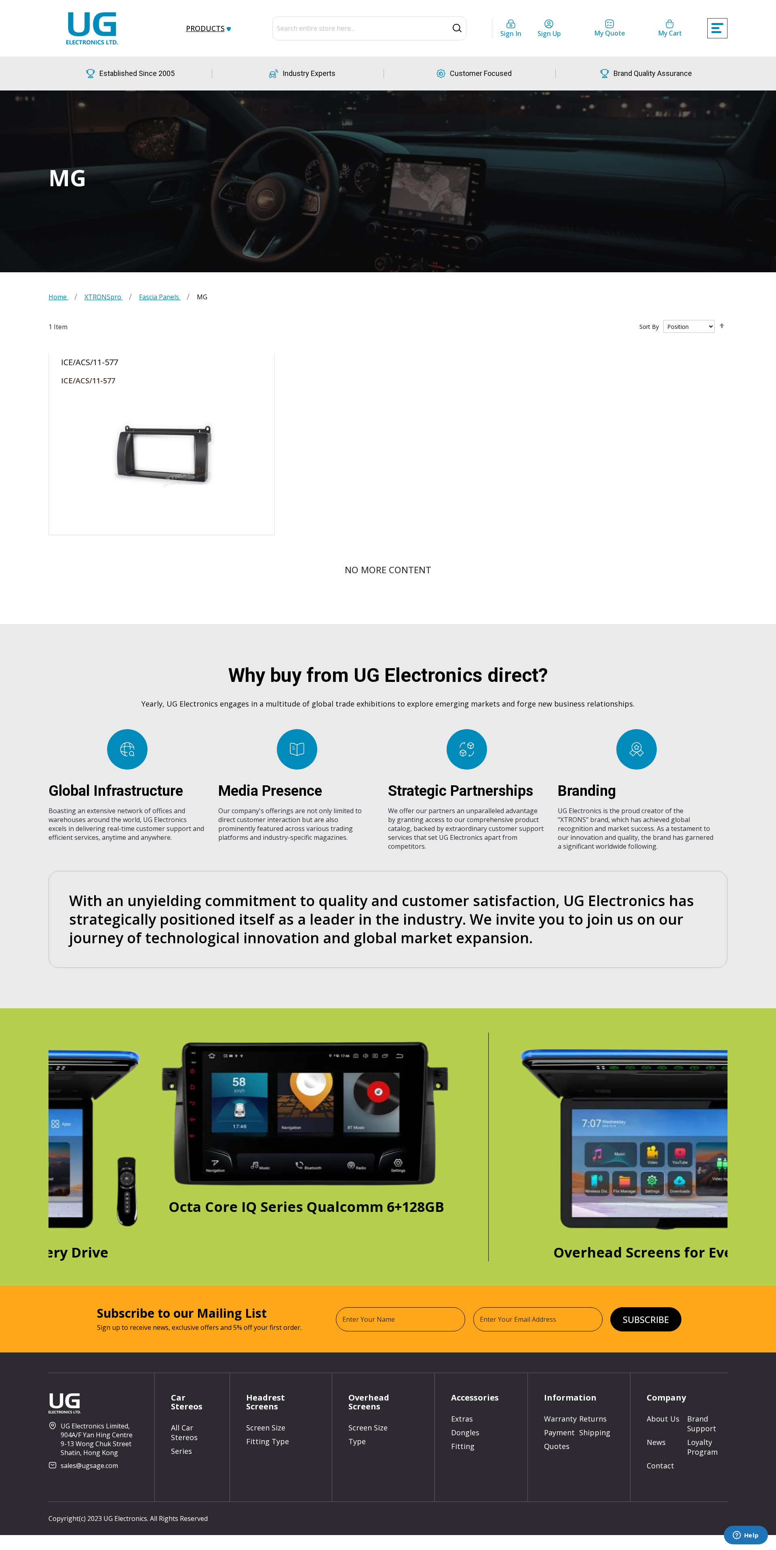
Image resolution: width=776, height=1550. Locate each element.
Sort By (649, 326)
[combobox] (369, 28)
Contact (660, 1465)
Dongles (465, 1432)
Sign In (510, 33)
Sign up (549, 33)
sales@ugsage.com (89, 1465)
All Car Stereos (184, 1432)
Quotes (556, 1446)
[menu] (212, 28)
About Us (663, 1419)
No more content (388, 570)
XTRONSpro (103, 296)
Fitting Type (267, 1441)
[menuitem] (207, 28)
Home (58, 296)
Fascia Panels (160, 296)
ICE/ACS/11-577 (88, 380)
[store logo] (92, 28)
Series (181, 1451)
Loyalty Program (702, 1447)
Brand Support (701, 1423)
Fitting (462, 1446)
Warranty (560, 1419)
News (656, 1442)
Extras (462, 1419)
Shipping (594, 1432)
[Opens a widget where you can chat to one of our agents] (745, 1536)
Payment (559, 1432)
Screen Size (265, 1427)
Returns (593, 1419)
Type (357, 1441)
